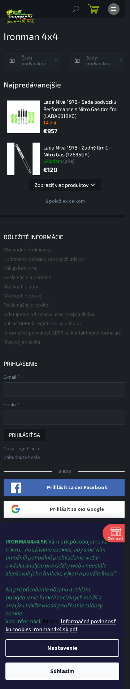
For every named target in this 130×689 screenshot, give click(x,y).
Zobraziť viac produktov (61, 185)
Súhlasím (62, 671)
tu (45, 622)
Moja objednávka (22, 342)
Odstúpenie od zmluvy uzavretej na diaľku (49, 314)
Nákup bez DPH (20, 268)
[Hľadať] (76, 9)
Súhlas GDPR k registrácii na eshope (42, 323)
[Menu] (114, 9)
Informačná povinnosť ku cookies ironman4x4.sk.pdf (60, 625)
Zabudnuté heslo (22, 457)
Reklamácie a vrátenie (27, 277)
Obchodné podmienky (28, 250)
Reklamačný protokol (26, 305)
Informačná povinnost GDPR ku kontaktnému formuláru (62, 333)
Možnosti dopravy (23, 296)
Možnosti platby (21, 287)
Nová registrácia (21, 449)
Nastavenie (62, 648)
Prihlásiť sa (24, 435)
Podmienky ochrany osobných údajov (44, 259)
